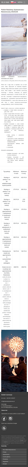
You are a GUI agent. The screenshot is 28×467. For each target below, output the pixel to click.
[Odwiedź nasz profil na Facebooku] (4, 418)
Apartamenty (6, 454)
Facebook (6, 441)
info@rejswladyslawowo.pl (8, 401)
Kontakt (5, 463)
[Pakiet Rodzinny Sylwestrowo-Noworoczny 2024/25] (14, 45)
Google (21, 440)
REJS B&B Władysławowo (9, 449)
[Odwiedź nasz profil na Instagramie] (10, 418)
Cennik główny (6, 456)
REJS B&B (5, 2)
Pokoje (4, 452)
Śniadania (5, 459)
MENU (20, 2)
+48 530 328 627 (10, 398)
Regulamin (5, 461)
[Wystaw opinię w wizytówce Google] (4, 428)
